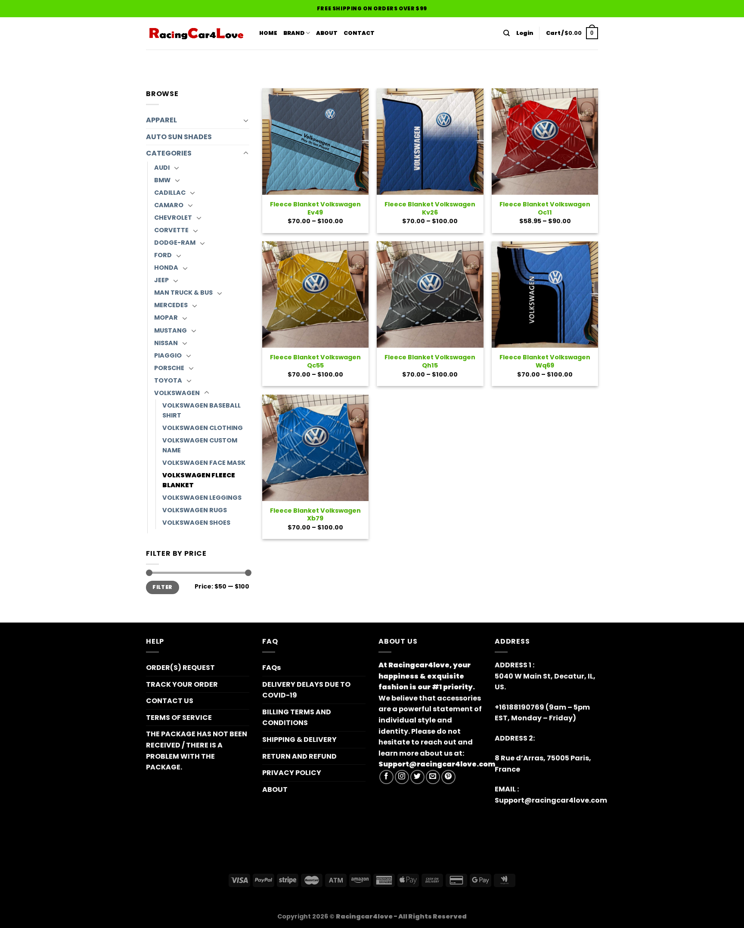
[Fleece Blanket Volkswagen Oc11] (545, 141)
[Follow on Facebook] (386, 777)
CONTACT (359, 33)
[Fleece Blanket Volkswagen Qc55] (315, 294)
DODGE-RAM (174, 242)
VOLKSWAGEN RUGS (194, 510)
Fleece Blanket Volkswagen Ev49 (315, 208)
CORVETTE (171, 230)
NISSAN (166, 343)
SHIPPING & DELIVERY (299, 739)
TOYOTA (168, 380)
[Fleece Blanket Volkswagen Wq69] (545, 294)
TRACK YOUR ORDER (182, 684)
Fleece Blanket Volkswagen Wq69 (544, 361)
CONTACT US (169, 701)
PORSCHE (169, 368)
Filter (162, 587)
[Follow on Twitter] (417, 777)
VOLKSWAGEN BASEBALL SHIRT (201, 410)
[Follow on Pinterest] (448, 777)
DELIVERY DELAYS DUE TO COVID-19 (306, 690)
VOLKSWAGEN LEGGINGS (202, 497)
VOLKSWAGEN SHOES (196, 522)
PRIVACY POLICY (291, 773)
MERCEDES (171, 305)
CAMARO (168, 205)
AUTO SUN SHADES (179, 137)
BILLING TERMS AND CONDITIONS (296, 717)
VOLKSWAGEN (177, 393)
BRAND (293, 33)
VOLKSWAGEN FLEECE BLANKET (198, 480)
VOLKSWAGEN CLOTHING (202, 428)
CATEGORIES (169, 153)
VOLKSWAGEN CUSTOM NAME (199, 445)
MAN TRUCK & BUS (183, 292)
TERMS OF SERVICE (179, 717)
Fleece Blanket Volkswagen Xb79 (315, 515)
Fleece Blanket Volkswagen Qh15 (429, 361)
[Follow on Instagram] (402, 777)
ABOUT (327, 33)
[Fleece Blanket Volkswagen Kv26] (430, 141)
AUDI (162, 167)
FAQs (271, 668)
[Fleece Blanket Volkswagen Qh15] (430, 294)
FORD (163, 255)
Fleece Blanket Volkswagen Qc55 (315, 361)
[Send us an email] (433, 777)
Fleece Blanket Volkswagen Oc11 (544, 208)
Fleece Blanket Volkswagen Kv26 (429, 208)
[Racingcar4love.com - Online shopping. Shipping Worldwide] (196, 33)
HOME (268, 33)
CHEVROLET (173, 217)
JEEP (161, 280)
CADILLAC (170, 192)
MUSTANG (170, 330)
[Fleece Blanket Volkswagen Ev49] (315, 141)
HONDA (166, 267)
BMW (162, 180)
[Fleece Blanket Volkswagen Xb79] (315, 448)
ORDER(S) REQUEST (180, 668)
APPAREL (161, 120)
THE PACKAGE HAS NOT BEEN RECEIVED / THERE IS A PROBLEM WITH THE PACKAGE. (196, 750)
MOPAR (166, 317)
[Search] (506, 33)
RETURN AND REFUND (299, 756)
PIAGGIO (168, 355)
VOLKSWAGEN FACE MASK (203, 462)
